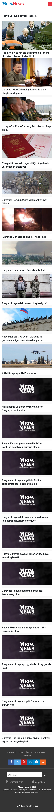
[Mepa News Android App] (14, 782)
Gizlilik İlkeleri (40, 752)
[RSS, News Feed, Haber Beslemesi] (43, 762)
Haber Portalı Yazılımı (29, 806)
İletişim (29, 752)
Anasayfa (10, 752)
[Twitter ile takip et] (17, 762)
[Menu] (50, 4)
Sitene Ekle (27, 755)
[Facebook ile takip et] (11, 762)
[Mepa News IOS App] (39, 782)
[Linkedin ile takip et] (30, 762)
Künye (20, 752)
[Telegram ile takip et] (36, 762)
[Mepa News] (13, 3)
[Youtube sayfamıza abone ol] (24, 762)
